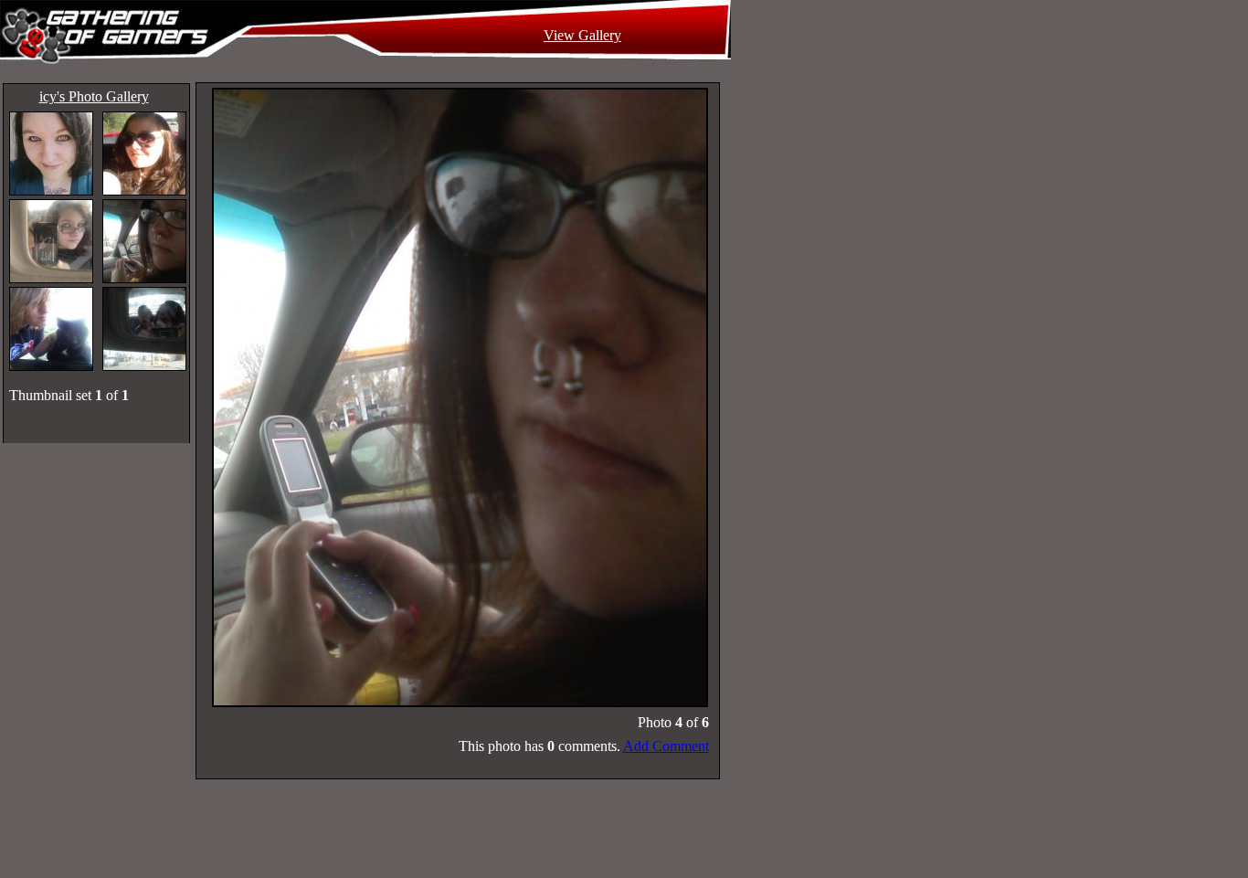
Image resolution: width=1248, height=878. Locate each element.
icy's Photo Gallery (94, 96)
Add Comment (666, 746)
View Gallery (582, 35)
